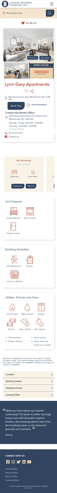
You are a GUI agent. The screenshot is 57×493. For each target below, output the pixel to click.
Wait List (31, 186)
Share (32, 91)
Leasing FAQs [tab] (13, 395)
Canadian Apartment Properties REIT (18, 4)
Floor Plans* (33, 177)
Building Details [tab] (14, 381)
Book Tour (16, 106)
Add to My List (26, 91)
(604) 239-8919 (15, 132)
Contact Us (14, 136)
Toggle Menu (51, 4)
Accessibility (11, 468)
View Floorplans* (39, 104)
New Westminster (14, 13)
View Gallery (45, 58)
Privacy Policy (11, 472)
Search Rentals (50, 13)
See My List (31, 23)
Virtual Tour (32, 58)
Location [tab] (10, 374)
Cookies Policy (12, 480)
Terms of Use (11, 476)
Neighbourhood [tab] (14, 388)
